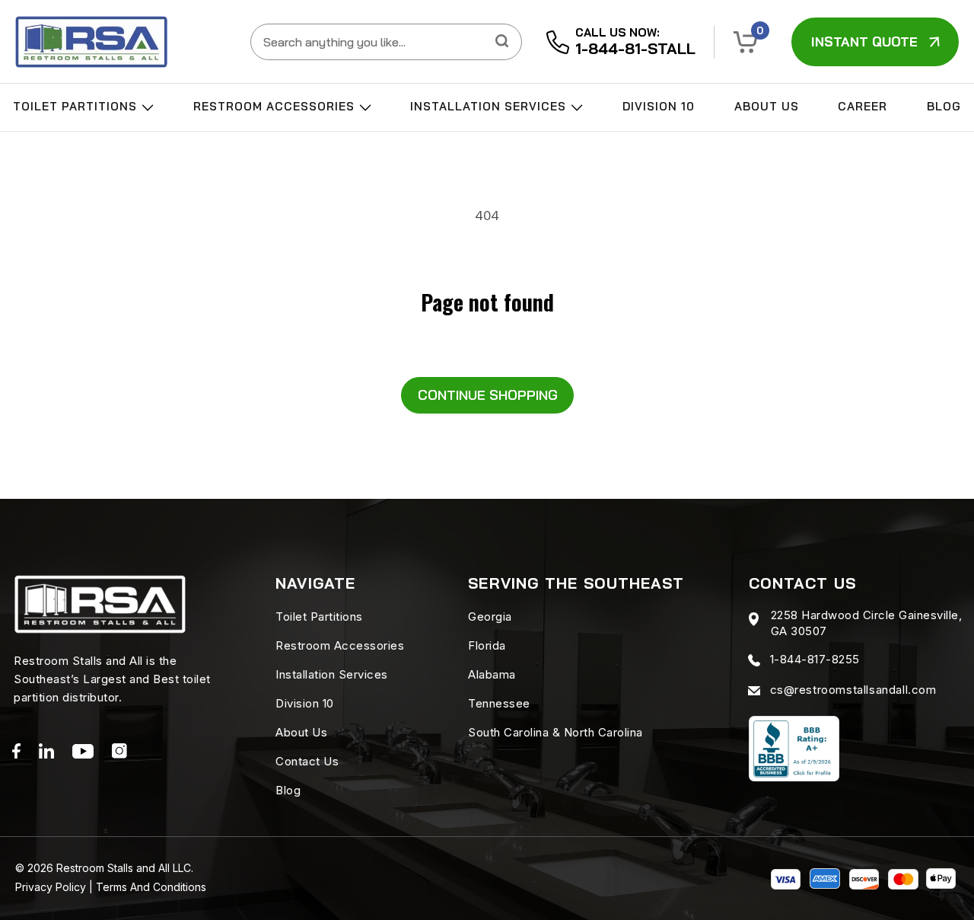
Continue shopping (488, 395)
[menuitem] (83, 111)
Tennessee (499, 703)
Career (862, 106)
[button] (746, 42)
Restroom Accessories (275, 106)
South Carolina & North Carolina (555, 732)
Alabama (492, 674)
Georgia (490, 616)
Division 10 (658, 106)
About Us (766, 106)
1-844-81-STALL (635, 48)
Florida (487, 645)
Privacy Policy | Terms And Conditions (110, 886)
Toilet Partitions (77, 106)
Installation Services (490, 106)
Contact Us (307, 761)
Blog (944, 106)
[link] (91, 42)
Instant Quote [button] (864, 42)
